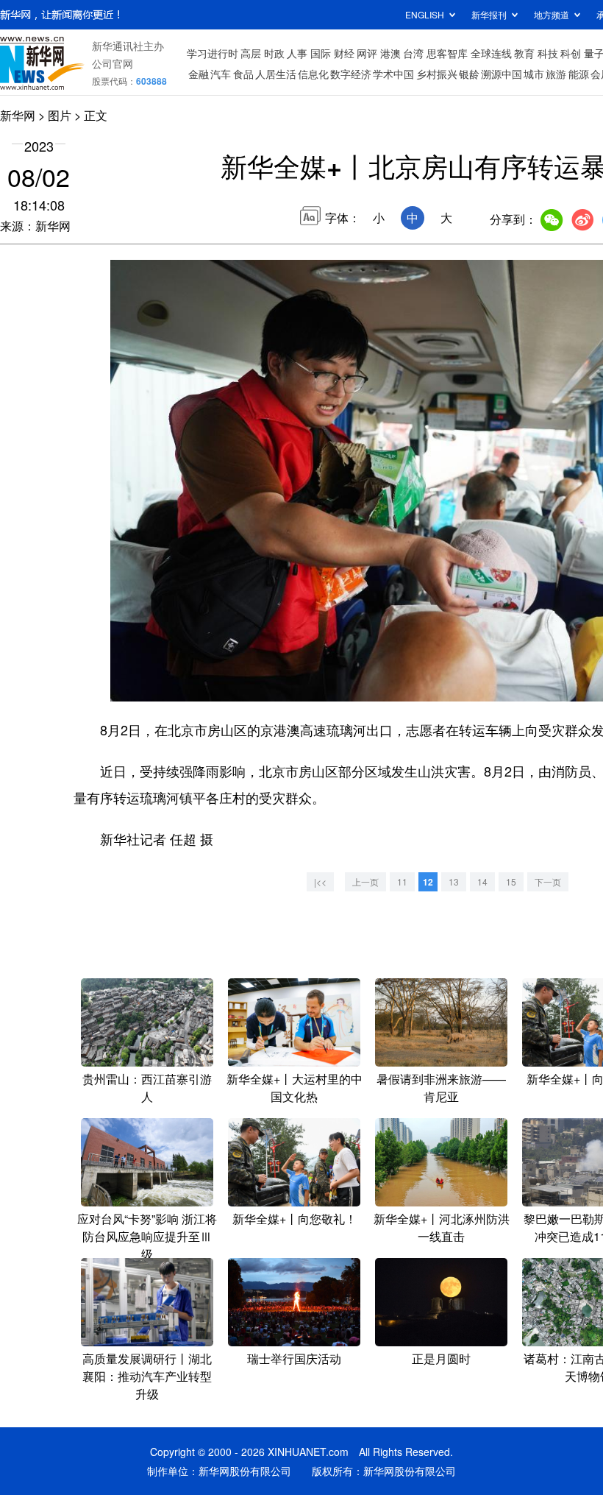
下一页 (548, 881)
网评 (367, 53)
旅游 (556, 73)
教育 (524, 53)
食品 (243, 73)
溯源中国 (501, 73)
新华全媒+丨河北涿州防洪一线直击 (442, 1227)
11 (402, 881)
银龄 (469, 73)
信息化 (313, 73)
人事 (297, 53)
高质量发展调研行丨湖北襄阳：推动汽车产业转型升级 (147, 1376)
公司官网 (112, 63)
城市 (534, 73)
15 (511, 881)
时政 (274, 53)
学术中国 (393, 73)
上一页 (365, 881)
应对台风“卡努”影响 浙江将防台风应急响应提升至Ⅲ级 (147, 1236)
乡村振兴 (436, 73)
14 (482, 881)
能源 (578, 73)
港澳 (390, 53)
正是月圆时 (441, 1358)
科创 (570, 53)
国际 (320, 53)
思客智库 (447, 53)
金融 (198, 73)
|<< (320, 881)
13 (454, 881)
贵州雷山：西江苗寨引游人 (147, 1087)
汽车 (220, 73)
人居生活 (275, 73)
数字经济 (350, 73)
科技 (548, 53)
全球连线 (491, 53)
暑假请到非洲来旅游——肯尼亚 (441, 1087)
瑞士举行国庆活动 (294, 1358)
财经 (344, 53)
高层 (250, 53)
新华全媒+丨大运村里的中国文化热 (294, 1087)
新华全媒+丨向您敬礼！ (294, 1218)
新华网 (17, 115)
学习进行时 (212, 53)
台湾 (413, 53)
